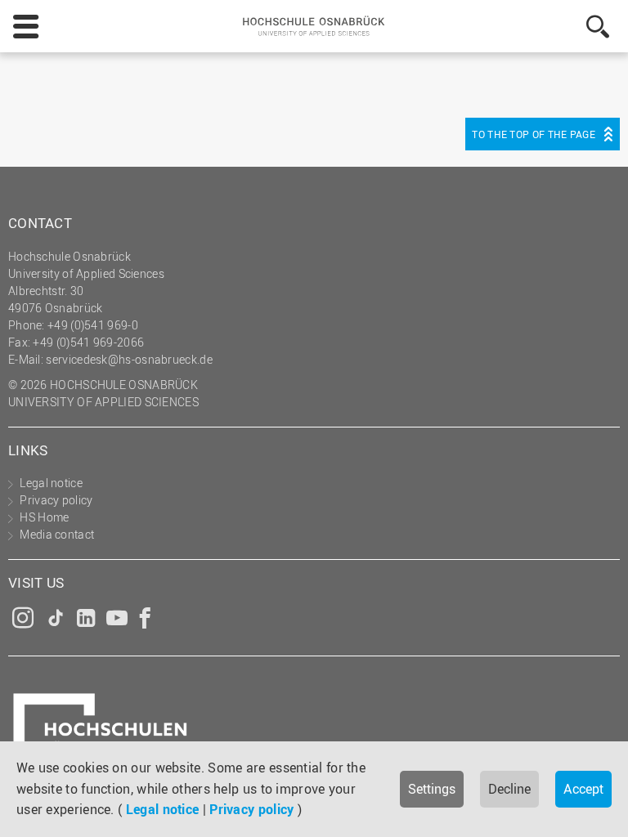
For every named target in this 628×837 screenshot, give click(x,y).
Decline (509, 789)
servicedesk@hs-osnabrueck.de (129, 359)
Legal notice (163, 809)
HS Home (44, 517)
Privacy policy (251, 809)
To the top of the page (533, 134)
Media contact (57, 534)
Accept (583, 789)
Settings (431, 789)
